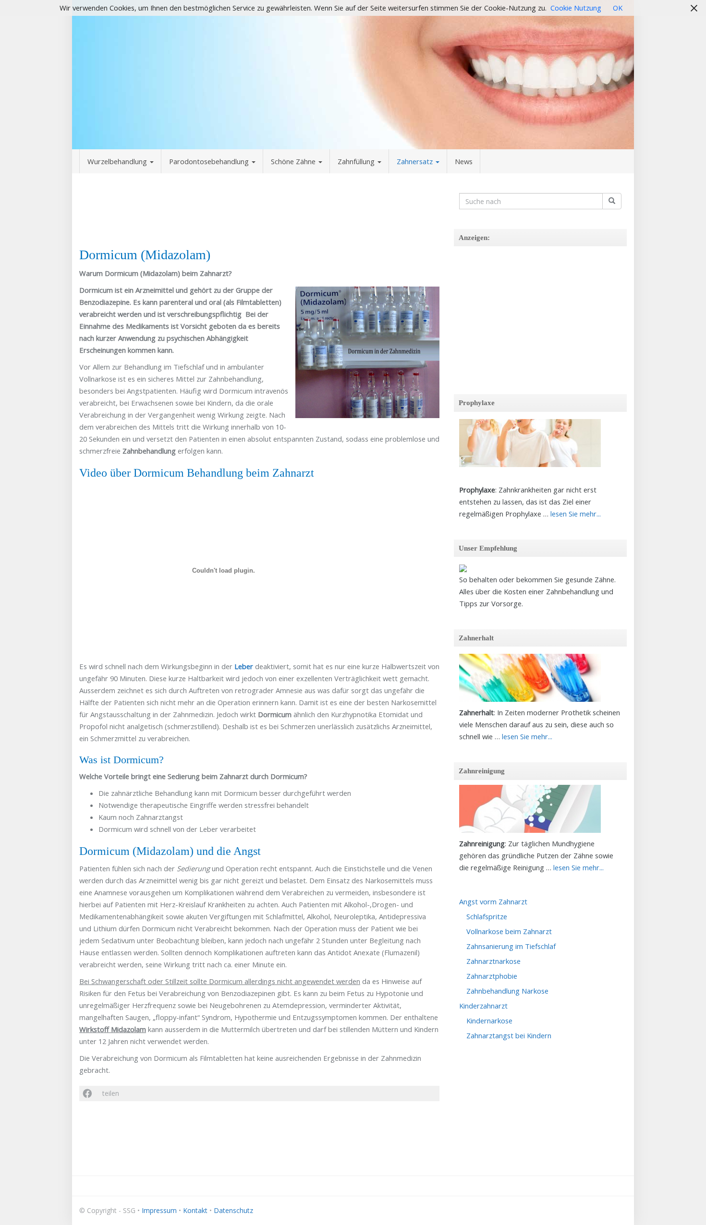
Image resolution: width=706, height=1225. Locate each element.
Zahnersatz (416, 161)
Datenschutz (233, 1210)
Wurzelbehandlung (118, 161)
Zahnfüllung (357, 161)
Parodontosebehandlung (210, 161)
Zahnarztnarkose (493, 961)
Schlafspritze (486, 916)
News (464, 161)
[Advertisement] (259, 213)
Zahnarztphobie (491, 976)
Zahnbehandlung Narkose (507, 991)
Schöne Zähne (294, 161)
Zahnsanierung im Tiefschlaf (511, 946)
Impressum (159, 1210)
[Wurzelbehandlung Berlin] (353, 74)
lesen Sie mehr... (575, 513)
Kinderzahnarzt (483, 1005)
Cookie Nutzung (575, 7)
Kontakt (195, 1210)
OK (617, 7)
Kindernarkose (489, 1020)
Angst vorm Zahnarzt (493, 901)
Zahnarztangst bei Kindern (508, 1035)
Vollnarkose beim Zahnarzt (509, 931)
